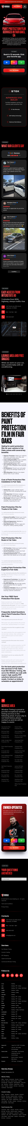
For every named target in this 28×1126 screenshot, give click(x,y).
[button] (25, 6)
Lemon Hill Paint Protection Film (19, 766)
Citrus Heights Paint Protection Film (20, 732)
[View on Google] (4, 162)
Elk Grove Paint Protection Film (5, 732)
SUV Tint (13, 1047)
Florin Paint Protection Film (7, 747)
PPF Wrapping (5, 955)
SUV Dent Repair (14, 1049)
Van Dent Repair (14, 1055)
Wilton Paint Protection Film (20, 784)
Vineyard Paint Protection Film (18, 747)
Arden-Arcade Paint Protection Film (6, 741)
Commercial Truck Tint (15, 1053)
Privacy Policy (5, 907)
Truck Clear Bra (21, 1051)
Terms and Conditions (7, 903)
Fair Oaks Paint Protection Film (18, 760)
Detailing (13, 983)
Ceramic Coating (5, 952)
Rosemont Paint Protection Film (5, 771)
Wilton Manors (14, 1059)
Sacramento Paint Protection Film (5, 727)
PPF (16, 985)
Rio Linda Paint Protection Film (5, 775)
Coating (19, 985)
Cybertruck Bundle (6, 958)
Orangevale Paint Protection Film (19, 756)
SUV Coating (18, 1047)
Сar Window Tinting (6, 949)
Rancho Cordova (14, 1057)
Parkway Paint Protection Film (5, 780)
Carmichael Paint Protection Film (19, 741)
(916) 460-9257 (10, 317)
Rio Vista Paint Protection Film (18, 775)
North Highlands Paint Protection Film (7, 756)
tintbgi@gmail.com (10, 935)
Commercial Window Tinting (8, 961)
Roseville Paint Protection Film (5, 736)
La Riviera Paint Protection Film (19, 771)
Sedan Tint (13, 1045)
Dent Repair (24, 988)
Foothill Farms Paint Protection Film (20, 751)
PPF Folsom (13, 1061)
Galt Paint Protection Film (6, 766)
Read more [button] (6, 173)
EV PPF (18, 1045)
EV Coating (22, 1045)
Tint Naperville (20, 1061)
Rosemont (21, 1057)
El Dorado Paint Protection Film (5, 751)
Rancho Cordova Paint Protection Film (20, 736)
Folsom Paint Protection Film (18, 727)
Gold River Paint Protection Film (19, 780)
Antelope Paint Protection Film (5, 760)
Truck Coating (14, 1051)
